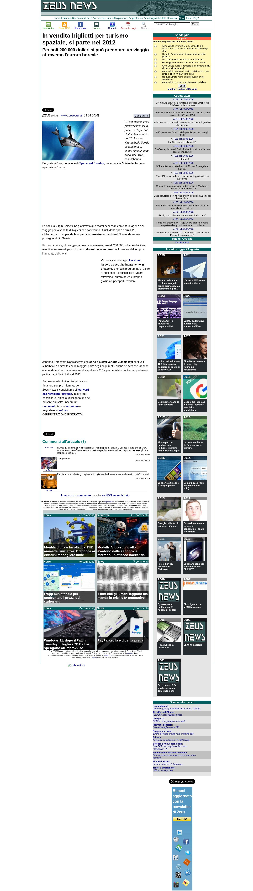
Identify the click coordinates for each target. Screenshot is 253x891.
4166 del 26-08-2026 (183, 109)
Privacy (157, 737)
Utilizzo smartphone (163, 770)
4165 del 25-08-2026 (183, 119)
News (182, 18)
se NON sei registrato (116, 495)
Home (57, 18)
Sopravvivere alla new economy (170, 752)
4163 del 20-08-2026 (183, 139)
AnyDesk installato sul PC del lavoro (171, 740)
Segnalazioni (136, 18)
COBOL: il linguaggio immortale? (169, 721)
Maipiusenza (121, 18)
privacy (130, 653)
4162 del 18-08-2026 (183, 146)
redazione (108, 655)
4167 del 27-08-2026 (183, 99)
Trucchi (109, 18)
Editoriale (66, 18)
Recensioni (78, 18)
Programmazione (162, 731)
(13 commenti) (140, 515)
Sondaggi (149, 18)
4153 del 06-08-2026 (183, 219)
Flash (189, 18)
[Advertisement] (68, 83)
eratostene (49, 447)
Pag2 (196, 18)
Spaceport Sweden (91, 163)
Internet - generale (162, 725)
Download (172, 18)
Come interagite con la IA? (166, 727)
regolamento (109, 502)
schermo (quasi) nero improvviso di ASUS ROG (176, 708)
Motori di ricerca (161, 761)
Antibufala (160, 18)
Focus (88, 18)
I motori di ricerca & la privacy (168, 764)
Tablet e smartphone (164, 767)
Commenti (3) (141, 116)
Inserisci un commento (76, 495)
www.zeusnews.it (71, 115)
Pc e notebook (160, 706)
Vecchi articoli (182, 242)
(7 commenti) (87, 515)
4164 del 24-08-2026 (183, 129)
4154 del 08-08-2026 (183, 212)
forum (94, 657)
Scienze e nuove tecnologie (167, 743)
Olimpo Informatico (182, 702)
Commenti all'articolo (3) (64, 441)
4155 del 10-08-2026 (183, 202)
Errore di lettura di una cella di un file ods (173, 733)
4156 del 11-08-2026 (183, 192)
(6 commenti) (87, 561)
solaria (49, 470)
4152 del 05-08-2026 (183, 229)
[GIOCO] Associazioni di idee (167, 715)
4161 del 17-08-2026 (183, 156)
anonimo (72, 406)
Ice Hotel (134, 260)
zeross (49, 490)
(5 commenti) (87, 608)
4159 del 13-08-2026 (183, 173)
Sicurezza (98, 18)
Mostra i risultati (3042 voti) (182, 89)
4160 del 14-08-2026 (183, 163)
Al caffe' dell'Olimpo (163, 712)
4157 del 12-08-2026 (183, 182)
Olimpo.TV (158, 718)
